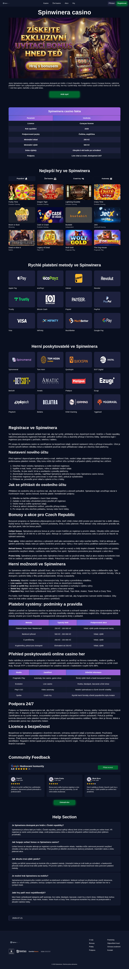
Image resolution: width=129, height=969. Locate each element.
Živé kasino (48, 178)
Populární (20, 178)
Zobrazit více (64, 802)
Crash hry (77, 178)
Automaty (105, 178)
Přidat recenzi (108, 767)
